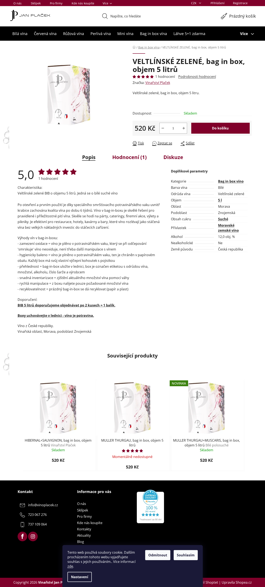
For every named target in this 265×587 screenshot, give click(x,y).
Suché (223, 219)
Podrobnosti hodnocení (197, 76)
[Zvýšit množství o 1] (184, 128)
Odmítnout (157, 555)
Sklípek (36, 3)
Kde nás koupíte (83, 3)
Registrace (240, 3)
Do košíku (220, 128)
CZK (194, 3)
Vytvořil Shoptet (205, 582)
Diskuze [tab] (173, 157)
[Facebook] (22, 536)
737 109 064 (37, 524)
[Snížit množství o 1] (163, 128)
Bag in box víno (231, 181)
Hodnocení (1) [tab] (129, 157)
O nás (17, 3)
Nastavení (79, 577)
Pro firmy (56, 3)
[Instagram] (33, 536)
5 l (220, 200)
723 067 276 (37, 515)
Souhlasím (186, 555)
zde (70, 566)
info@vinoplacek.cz (43, 505)
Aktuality (84, 535)
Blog (80, 541)
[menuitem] (20, 33)
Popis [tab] (89, 157)
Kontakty (84, 529)
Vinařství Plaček (157, 82)
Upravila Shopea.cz (237, 582)
